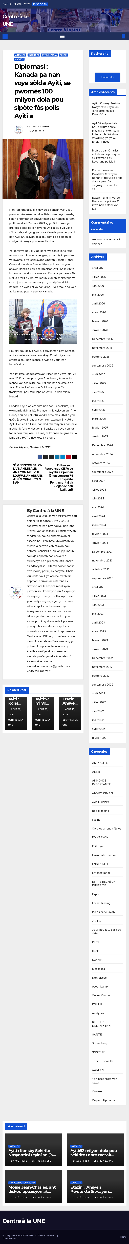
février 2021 (100, 737)
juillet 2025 (99, 383)
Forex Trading (101, 903)
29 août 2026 (19, 1161)
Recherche (100, 54)
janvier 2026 (100, 330)
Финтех (97, 1091)
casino (96, 819)
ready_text (98, 1013)
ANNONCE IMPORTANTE (101, 782)
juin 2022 (98, 711)
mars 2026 (99, 312)
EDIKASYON (100, 837)
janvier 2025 (100, 436)
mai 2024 (98, 507)
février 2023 (100, 640)
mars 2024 (99, 525)
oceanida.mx (100, 986)
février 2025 (100, 427)
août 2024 (98, 480)
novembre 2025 (102, 347)
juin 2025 (98, 392)
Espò (95, 894)
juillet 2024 (99, 489)
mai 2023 (98, 613)
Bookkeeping (100, 810)
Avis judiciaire (101, 802)
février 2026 (100, 321)
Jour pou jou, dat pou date (106, 931)
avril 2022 (98, 729)
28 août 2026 (81, 1161)
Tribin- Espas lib (102, 1061)
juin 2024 (98, 498)
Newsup (51, 1235)
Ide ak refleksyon (103, 912)
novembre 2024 (102, 454)
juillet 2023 (99, 596)
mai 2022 (98, 720)
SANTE (97, 1034)
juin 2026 (98, 285)
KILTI (95, 942)
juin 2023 (98, 604)
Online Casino (101, 995)
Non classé (99, 977)
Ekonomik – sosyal (104, 855)
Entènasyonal (49, 55)
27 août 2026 (19, 1197)
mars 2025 (99, 418)
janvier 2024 (100, 542)
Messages (98, 968)
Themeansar (9, 1238)
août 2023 (98, 587)
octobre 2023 (101, 569)
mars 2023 (99, 631)
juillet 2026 (99, 277)
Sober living (100, 1043)
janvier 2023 (100, 649)
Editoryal (97, 846)
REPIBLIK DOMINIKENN (101, 1023)
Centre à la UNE (40, 126)
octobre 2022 (101, 675)
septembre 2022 (102, 684)
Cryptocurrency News (106, 828)
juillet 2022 (99, 702)
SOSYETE (19, 59)
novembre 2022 (102, 666)
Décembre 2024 (102, 445)
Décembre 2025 (102, 339)
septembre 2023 (102, 578)
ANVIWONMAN (102, 793)
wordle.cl (98, 1070)
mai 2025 (98, 401)
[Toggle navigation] (62, 36)
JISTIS (96, 920)
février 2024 (100, 534)
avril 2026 (98, 303)
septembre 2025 (102, 365)
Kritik (95, 951)
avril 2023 (98, 622)
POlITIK (63, 55)
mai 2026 (98, 294)
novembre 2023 (102, 560)
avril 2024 (98, 516)
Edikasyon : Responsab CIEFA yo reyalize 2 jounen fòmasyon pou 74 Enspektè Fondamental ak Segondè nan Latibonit (59, 477)
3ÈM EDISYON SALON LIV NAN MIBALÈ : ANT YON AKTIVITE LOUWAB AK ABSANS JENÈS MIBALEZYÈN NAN (28, 474)
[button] (118, 36)
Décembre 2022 (102, 658)
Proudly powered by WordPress (19, 1235)
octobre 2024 (101, 463)
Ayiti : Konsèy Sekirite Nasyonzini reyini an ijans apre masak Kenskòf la (32, 1154)
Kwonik (96, 960)
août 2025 (98, 374)
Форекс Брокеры (103, 1100)
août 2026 (98, 268)
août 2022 (98, 693)
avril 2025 (98, 409)
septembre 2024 (103, 472)
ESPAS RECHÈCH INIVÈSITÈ (104, 883)
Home (123, 1236)
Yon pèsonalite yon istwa (104, 1080)
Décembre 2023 (102, 551)
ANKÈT (97, 771)
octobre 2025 (101, 356)
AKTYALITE (20, 55)
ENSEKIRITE (34, 55)
